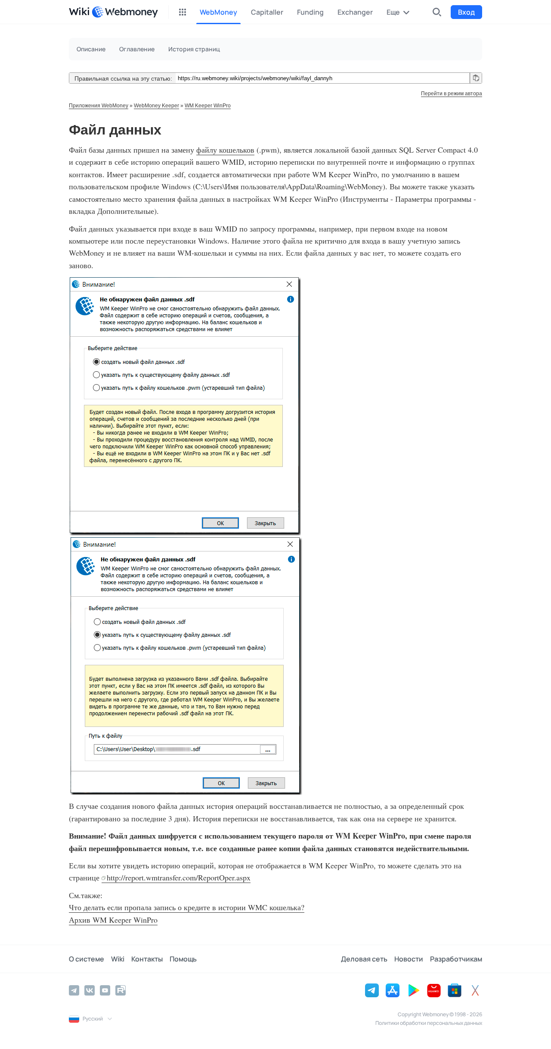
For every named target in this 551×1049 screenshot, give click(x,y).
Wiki (117, 959)
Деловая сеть (364, 959)
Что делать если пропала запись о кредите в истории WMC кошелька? (186, 907)
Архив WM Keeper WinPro (113, 919)
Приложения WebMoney (98, 106)
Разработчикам (456, 959)
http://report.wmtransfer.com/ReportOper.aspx (179, 877)
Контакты (147, 959)
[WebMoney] (125, 12)
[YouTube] (105, 990)
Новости (408, 959)
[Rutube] (120, 990)
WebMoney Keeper (156, 106)
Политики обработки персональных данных (428, 1023)
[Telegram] (74, 990)
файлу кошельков (225, 149)
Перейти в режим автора (451, 94)
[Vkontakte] (89, 990)
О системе (86, 959)
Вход (466, 12)
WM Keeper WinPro (208, 106)
